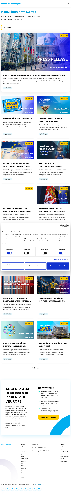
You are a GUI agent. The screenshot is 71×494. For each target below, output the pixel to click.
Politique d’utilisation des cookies (64, 456)
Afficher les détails (60, 259)
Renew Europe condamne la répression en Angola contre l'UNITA (34, 75)
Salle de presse (23, 469)
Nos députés (23, 451)
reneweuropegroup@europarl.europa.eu (44, 454)
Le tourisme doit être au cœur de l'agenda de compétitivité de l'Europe (51, 120)
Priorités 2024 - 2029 (23, 463)
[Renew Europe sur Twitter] (3, 489)
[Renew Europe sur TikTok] (35, 489)
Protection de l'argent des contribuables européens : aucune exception (16, 165)
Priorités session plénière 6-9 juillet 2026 (53, 344)
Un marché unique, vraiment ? (17, 118)
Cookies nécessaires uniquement (13, 266)
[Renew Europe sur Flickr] (21, 489)
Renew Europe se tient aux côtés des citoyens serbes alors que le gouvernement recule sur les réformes (52, 210)
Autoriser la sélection (35, 266)
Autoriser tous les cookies (58, 266)
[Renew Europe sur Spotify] (30, 489)
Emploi (23, 473)
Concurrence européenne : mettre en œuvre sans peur (52, 299)
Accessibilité (63, 461)
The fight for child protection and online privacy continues (50, 165)
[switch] (26, 253)
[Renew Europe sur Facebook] (8, 489)
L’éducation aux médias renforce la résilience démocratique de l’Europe (15, 345)
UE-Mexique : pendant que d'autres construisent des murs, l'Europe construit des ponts (17, 210)
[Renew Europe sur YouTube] (17, 489)
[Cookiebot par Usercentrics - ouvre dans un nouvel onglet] (61, 225)
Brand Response (39, 484)
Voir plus (35, 368)
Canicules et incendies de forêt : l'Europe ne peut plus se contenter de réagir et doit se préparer (17, 299)
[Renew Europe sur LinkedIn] (12, 489)
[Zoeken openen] (66, 3)
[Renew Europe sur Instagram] (26, 489)
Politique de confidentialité (64, 451)
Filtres (9, 27)
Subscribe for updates (48, 417)
